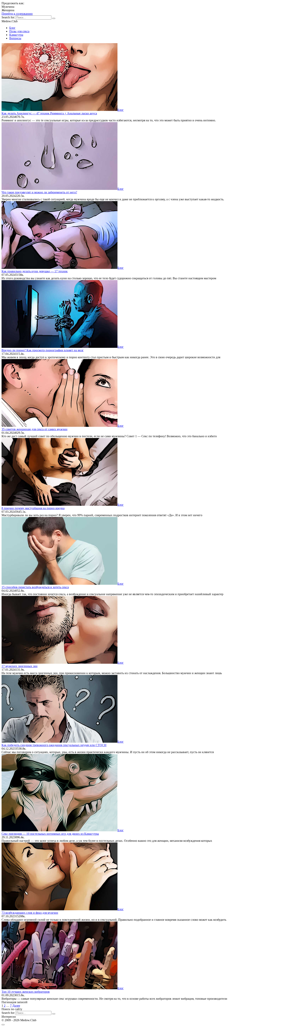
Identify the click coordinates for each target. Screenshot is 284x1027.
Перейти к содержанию (17, 13)
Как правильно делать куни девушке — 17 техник (35, 271)
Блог (12, 27)
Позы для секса (19, 31)
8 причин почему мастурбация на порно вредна (33, 508)
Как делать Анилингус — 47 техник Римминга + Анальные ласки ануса (49, 113)
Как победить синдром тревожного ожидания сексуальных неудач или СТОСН (54, 745)
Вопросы (15, 38)
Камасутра (16, 34)
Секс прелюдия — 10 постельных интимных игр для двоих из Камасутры (50, 833)
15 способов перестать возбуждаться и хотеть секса (35, 587)
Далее (16, 1005)
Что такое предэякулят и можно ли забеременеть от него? (39, 192)
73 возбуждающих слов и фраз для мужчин (30, 912)
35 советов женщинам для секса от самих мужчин (34, 429)
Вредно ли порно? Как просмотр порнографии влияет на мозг (43, 350)
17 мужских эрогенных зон (19, 666)
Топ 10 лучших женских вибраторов (26, 991)
